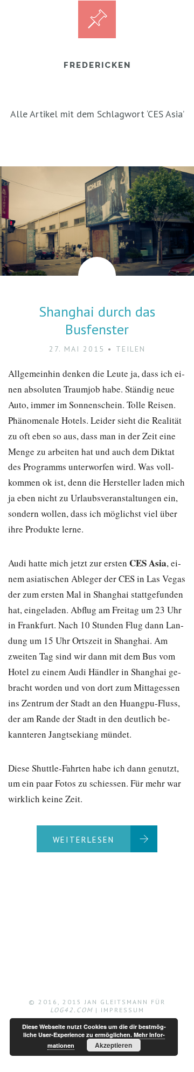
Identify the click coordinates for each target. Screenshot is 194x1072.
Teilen (131, 349)
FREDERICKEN (97, 65)
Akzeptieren (113, 1045)
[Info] (97, 19)
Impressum (122, 1010)
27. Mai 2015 (77, 349)
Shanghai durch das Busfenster (97, 321)
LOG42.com (71, 1010)
